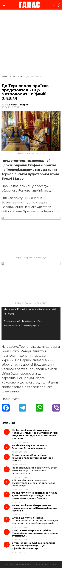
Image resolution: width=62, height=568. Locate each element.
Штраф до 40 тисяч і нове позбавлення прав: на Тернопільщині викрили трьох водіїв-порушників (35, 520)
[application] (31, 323)
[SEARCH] (54, 4)
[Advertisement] (31, 43)
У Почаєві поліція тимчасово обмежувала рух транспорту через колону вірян (33, 483)
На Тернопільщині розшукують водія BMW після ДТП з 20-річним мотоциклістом (34, 470)
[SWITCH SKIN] (58, 5)
